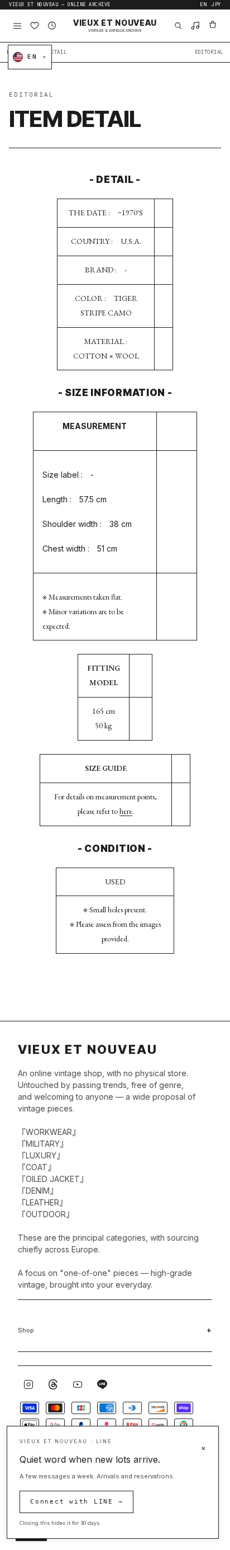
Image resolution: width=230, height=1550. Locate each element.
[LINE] (102, 1384)
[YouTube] (77, 1384)
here (125, 811)
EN (203, 4)
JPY (216, 4)
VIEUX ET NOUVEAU (115, 25)
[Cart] (212, 26)
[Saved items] (35, 26)
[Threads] (53, 1384)
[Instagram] (28, 1384)
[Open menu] (17, 26)
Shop (26, 1330)
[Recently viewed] (52, 26)
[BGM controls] (195, 26)
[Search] (177, 26)
